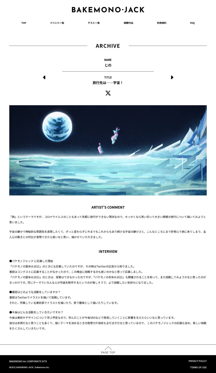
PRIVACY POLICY (198, 361)
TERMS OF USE (198, 367)
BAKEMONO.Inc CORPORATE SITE (28, 361)
